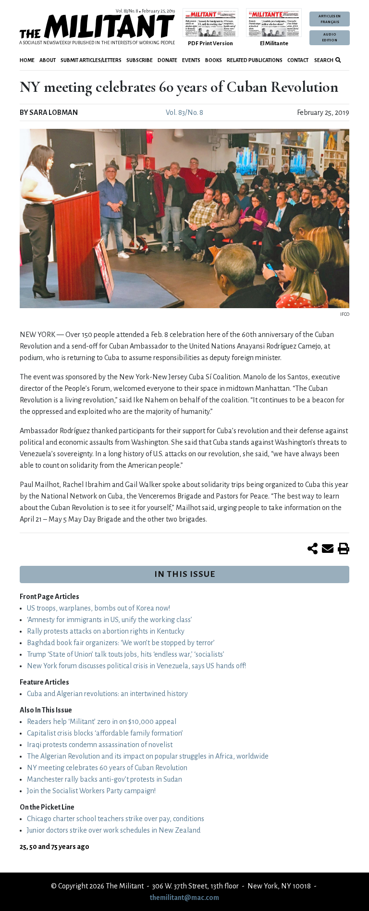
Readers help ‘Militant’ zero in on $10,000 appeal (101, 721)
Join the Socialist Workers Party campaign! (91, 791)
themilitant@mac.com (184, 897)
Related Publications (255, 60)
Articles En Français (330, 19)
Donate (167, 60)
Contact (297, 60)
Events (191, 60)
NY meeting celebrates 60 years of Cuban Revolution (107, 768)
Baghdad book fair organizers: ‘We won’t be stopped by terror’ (121, 643)
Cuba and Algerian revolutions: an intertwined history (107, 694)
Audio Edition (329, 37)
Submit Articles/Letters (91, 60)
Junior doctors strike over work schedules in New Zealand (113, 830)
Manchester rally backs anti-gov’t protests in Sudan (104, 779)
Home (27, 60)
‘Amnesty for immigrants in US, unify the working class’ (109, 620)
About (47, 60)
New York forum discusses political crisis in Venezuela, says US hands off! (136, 666)
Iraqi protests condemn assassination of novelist (99, 745)
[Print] (343, 549)
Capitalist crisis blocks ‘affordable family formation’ (105, 733)
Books (213, 60)
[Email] (327, 549)
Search (323, 60)
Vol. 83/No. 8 (184, 112)
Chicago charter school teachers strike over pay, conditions (115, 819)
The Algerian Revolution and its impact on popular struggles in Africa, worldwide (148, 756)
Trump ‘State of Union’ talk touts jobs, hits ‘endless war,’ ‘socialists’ (125, 654)
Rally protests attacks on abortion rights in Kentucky (105, 631)
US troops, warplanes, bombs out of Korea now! (98, 608)
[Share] (313, 549)
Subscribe (139, 60)
